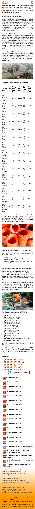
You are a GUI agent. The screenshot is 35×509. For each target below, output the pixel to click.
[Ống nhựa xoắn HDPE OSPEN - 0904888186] (5, 2)
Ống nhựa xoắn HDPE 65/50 (14, 418)
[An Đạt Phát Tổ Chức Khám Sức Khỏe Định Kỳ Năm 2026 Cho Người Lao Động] (4, 452)
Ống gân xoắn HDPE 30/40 (13, 382)
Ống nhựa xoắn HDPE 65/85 (14, 391)
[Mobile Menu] (32, 2)
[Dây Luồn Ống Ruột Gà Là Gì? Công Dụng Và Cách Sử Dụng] (4, 461)
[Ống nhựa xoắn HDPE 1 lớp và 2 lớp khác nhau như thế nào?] (4, 456)
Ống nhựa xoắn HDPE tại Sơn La (12, 366)
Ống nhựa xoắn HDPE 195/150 (14, 405)
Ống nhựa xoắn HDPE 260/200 (14, 409)
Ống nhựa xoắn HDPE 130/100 (14, 414)
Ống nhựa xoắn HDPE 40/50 (14, 423)
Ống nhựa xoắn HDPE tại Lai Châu (13, 364)
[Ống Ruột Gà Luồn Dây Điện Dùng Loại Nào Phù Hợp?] (4, 465)
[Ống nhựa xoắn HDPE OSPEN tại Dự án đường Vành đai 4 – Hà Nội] (4, 447)
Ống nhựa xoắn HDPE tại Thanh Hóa (11, 253)
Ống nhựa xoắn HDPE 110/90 (14, 400)
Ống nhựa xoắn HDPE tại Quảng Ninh (14, 363)
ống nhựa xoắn (22, 216)
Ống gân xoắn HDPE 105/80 (14, 437)
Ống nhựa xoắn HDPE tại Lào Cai (13, 367)
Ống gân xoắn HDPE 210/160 (14, 432)
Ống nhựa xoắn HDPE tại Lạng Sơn (13, 361)
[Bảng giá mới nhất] (17, 372)
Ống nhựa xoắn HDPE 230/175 (14, 396)
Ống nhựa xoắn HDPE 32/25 (14, 377)
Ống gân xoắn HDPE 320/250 (14, 428)
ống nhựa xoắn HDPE (13, 57)
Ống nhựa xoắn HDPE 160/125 (14, 441)
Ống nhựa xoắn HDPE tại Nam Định (13, 359)
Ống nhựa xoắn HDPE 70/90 (14, 386)
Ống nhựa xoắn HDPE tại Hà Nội (12, 369)
